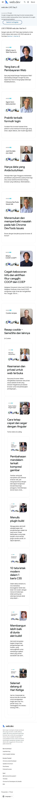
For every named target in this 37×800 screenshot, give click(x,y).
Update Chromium (8, 763)
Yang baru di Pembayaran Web (15, 68)
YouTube (5, 778)
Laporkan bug (6, 751)
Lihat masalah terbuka (9, 754)
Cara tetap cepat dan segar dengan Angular (17, 423)
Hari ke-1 (10, 36)
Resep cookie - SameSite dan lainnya (17, 331)
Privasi (11, 792)
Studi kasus (6, 766)
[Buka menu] (2, 2)
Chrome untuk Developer (9, 761)
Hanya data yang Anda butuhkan (14, 168)
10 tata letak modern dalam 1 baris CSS (17, 573)
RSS (4, 784)
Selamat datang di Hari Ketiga (17, 686)
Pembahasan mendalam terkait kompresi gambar (18, 463)
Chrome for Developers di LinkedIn (12, 781)
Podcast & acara (7, 769)
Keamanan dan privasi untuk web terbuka (16, 370)
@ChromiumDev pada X (9, 776)
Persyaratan (4, 792)
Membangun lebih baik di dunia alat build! (18, 631)
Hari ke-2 (16, 36)
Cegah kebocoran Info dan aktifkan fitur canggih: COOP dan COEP (15, 277)
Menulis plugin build (17, 519)
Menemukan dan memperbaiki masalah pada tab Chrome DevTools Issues (17, 223)
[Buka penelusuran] (25, 2)
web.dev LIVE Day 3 (9, 7)
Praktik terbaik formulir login (13, 119)
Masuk (33, 2)
